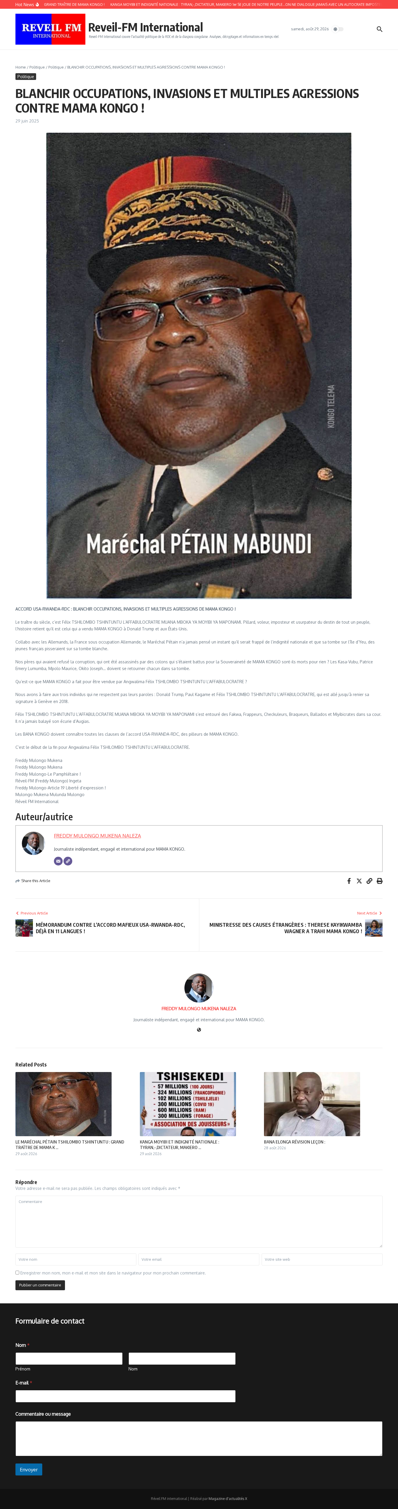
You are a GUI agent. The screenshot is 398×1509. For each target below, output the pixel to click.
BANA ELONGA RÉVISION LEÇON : (294, 1141)
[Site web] (199, 1030)
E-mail (23, 1383)
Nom (133, 1368)
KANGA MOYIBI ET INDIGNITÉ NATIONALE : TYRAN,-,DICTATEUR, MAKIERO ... (179, 1144)
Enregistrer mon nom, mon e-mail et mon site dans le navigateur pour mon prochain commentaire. (113, 1272)
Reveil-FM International (145, 27)
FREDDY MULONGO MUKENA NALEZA (97, 836)
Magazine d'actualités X (228, 1498)
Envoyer (29, 1469)
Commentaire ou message (43, 1414)
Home (20, 67)
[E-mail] (58, 861)
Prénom (22, 1368)
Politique (37, 67)
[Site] (68, 861)
